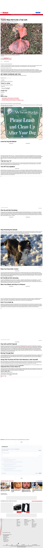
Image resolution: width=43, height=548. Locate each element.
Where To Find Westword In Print (7, 534)
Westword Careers (34, 523)
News (17, 520)
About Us (33, 520)
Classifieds (25, 522)
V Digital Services (5, 541)
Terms (9, 81)
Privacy (11, 81)
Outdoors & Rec (3, 18)
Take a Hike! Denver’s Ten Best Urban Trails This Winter (10, 99)
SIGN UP (3, 80)
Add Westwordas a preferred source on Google (6, 58)
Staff (32, 522)
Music (17, 523)
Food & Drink (18, 521)
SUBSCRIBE (3, 88)
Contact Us (33, 521)
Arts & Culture (18, 522)
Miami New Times (5, 539)
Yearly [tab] (9, 371)
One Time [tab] (2, 371)
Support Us (38, 12)
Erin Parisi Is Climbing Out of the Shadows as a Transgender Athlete (13, 100)
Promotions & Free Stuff (27, 520)
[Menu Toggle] (1, 12)
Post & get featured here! (37, 501)
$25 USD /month (9, 373)
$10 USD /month (3, 373)
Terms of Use (26, 523)
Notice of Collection (4, 81)
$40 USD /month (14, 373)
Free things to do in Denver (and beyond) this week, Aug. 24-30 (21, 14)
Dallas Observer (5, 536)
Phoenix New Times (6, 540)
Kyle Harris (3, 22)
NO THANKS (7, 88)
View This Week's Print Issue (6, 532)
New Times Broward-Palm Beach (6, 538)
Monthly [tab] (6, 371)
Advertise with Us (26, 521)
